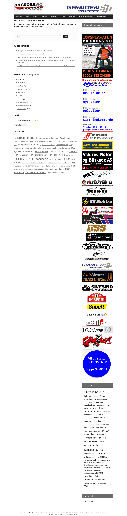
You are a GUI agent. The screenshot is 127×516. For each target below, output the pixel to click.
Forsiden (19, 16)
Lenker (63, 16)
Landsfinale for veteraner (22, 148)
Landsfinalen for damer (61, 148)
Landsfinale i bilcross (24, 96)
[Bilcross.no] (29, 10)
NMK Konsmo (55, 159)
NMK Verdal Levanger (97, 462)
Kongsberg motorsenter (29, 144)
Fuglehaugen (65, 138)
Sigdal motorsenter (52, 166)
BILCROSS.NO (88, 502)
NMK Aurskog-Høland (55, 151)
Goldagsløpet (40, 141)
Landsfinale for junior (64, 145)
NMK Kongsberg (38, 158)
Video (35, 16)
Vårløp (62, 172)
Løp (18, 79)
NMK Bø (73, 151)
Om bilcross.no (101, 16)
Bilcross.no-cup (22, 89)
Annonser (72, 16)
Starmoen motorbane (54, 169)
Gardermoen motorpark (24, 141)
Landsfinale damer (23, 105)
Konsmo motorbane (48, 145)
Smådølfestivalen (64, 166)
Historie (19, 99)
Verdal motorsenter (53, 172)
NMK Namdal (25, 163)
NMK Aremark (41, 151)
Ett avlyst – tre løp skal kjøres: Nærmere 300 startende (34, 51)
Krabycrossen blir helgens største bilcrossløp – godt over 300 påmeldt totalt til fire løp (44, 57)
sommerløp (38, 169)
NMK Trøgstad (66, 163)
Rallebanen (29, 166)
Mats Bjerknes (96, 424)
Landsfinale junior (23, 102)
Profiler (19, 86)
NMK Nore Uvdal (54, 163)
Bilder (27, 16)
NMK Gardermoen (38, 155)
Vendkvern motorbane (35, 172)
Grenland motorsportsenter (57, 141)
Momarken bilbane (28, 151)
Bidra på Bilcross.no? (86, 16)
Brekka (54, 138)
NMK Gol (53, 155)
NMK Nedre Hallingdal (38, 163)
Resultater (44, 16)
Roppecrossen (39, 166)
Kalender (54, 16)
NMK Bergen (65, 151)
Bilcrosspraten (21, 109)
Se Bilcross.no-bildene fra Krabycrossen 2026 (31, 54)
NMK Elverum (21, 155)
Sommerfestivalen (28, 169)
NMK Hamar (21, 159)
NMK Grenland (65, 155)
